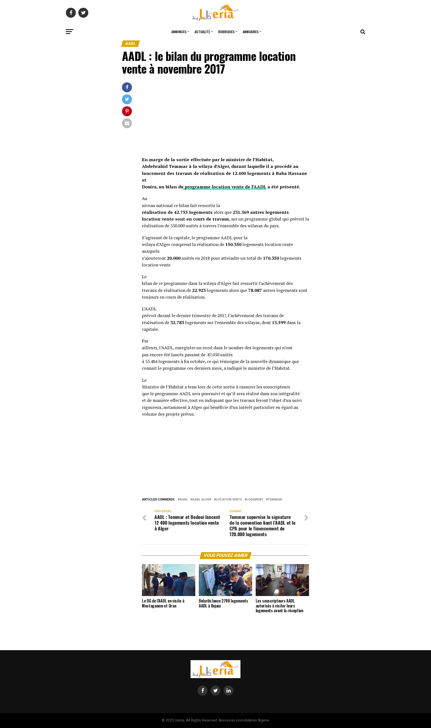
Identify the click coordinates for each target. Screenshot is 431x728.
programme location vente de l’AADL (224, 187)
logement (254, 499)
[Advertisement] (225, 119)
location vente (229, 499)
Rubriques (226, 31)
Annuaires (250, 31)
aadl (184, 499)
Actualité (202, 31)
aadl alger (201, 499)
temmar (275, 499)
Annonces (178, 31)
